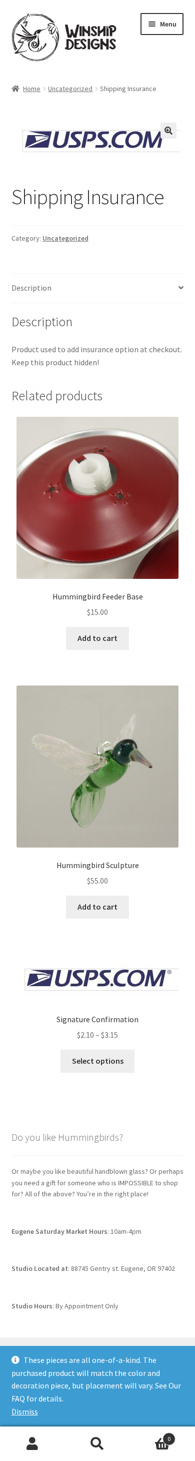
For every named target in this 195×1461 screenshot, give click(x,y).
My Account (32, 1444)
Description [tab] (32, 288)
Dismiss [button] (25, 1411)
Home (31, 88)
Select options (98, 1061)
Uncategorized (70, 88)
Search (97, 1444)
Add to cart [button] (98, 638)
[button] (168, 131)
